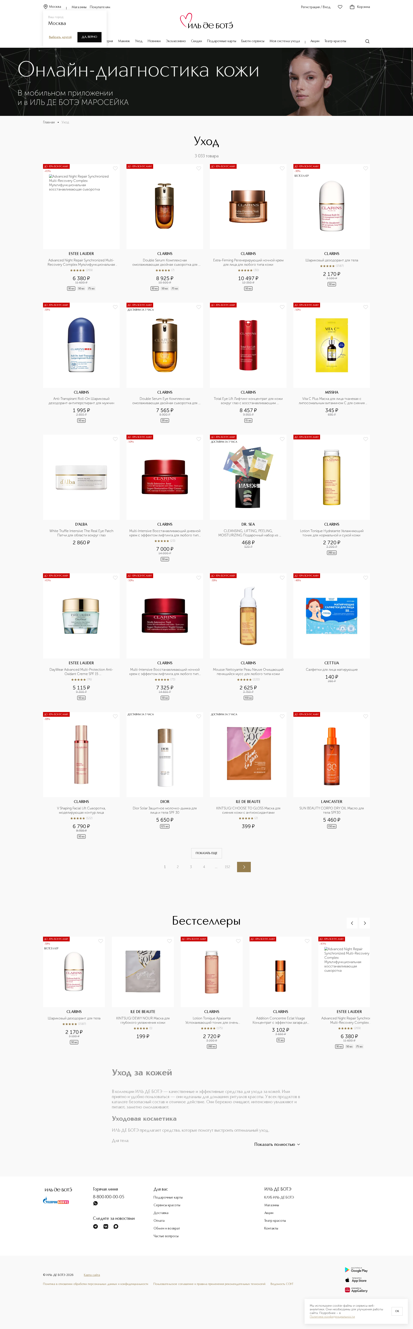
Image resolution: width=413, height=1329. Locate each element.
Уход (139, 41)
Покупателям (100, 7)
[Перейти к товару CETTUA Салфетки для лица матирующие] (331, 637)
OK (397, 1311)
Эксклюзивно (176, 41)
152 (227, 867)
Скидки (196, 41)
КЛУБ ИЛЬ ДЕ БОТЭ (279, 1197)
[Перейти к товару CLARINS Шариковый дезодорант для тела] (331, 228)
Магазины (79, 7)
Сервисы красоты (167, 1205)
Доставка (161, 1213)
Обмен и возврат (167, 1228)
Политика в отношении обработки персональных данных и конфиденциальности (95, 1284)
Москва (55, 7)
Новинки (154, 41)
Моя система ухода (285, 41)
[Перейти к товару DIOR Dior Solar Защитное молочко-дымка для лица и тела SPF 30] (164, 775)
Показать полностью (274, 1145)
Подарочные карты (221, 41)
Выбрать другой (60, 37)
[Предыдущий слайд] (352, 923)
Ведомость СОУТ (282, 1284)
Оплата (159, 1221)
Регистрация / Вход (316, 7)
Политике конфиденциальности (332, 1316)
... (216, 867)
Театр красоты (335, 41)
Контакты (271, 1228)
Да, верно (89, 36)
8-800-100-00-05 (108, 1197)
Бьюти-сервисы (252, 41)
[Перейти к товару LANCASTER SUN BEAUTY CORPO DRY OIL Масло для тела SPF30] (331, 775)
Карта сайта (92, 1275)
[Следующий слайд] (364, 923)
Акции (314, 41)
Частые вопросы (166, 1236)
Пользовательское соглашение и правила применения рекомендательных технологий (209, 1284)
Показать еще (206, 853)
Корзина (363, 7)
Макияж (124, 41)
